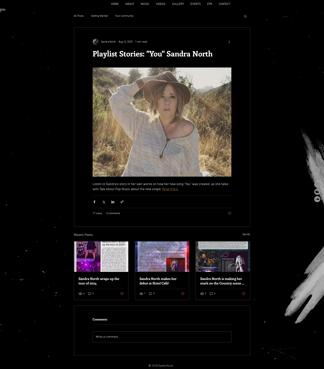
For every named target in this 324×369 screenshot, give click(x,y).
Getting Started (99, 16)
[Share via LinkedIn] (113, 202)
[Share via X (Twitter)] (103, 202)
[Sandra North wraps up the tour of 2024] (101, 257)
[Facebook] (317, 170)
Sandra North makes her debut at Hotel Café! (158, 280)
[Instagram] (317, 177)
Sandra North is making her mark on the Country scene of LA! (222, 280)
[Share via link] (122, 202)
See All (246, 234)
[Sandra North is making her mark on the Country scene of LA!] (223, 257)
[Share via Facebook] (94, 202)
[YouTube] (317, 192)
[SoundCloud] (317, 199)
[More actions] (229, 42)
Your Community (124, 16)
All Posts (79, 16)
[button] (245, 16)
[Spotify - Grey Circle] (317, 185)
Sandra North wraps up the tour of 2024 (99, 280)
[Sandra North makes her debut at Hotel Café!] (162, 257)
